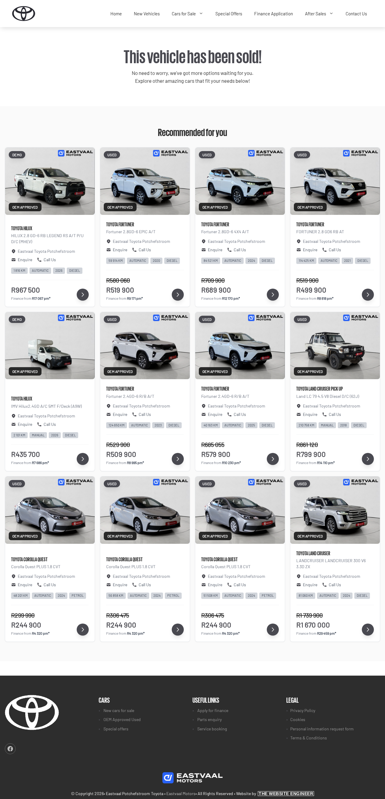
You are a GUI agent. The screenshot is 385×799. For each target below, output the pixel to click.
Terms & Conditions (308, 737)
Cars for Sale (184, 13)
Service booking (212, 728)
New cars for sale (118, 710)
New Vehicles (147, 13)
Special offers (115, 728)
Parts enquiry (209, 719)
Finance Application (273, 13)
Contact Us (356, 13)
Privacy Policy (302, 710)
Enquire (25, 259)
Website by (274, 793)
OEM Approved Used (122, 719)
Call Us (50, 259)
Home (116, 13)
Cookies (297, 719)
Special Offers (228, 13)
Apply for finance (212, 710)
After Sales (315, 13)
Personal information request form (322, 728)
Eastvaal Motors (181, 793)
